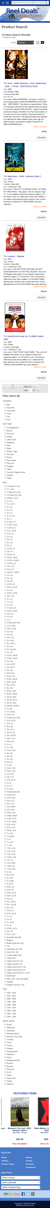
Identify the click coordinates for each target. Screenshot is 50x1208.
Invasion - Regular (15, 256)
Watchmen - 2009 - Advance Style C (24, 176)
